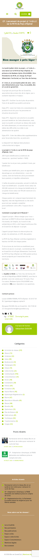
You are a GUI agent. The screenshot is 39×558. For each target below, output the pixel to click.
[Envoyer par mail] (6, 314)
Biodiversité (9, 362)
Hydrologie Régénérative (13, 394)
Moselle (7, 406)
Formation (8, 388)
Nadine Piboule (19, 461)
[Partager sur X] (11, 314)
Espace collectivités (12, 537)
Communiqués (9, 374)
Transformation (10, 421)
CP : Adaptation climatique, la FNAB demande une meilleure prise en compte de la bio (22, 455)
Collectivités (9, 371)
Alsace (7, 353)
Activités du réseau (11, 350)
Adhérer (24, 14)
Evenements (9, 383)
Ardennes (8, 356)
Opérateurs (9, 409)
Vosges (7, 424)
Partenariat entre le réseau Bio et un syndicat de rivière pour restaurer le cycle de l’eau (22, 441)
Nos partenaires (10, 528)
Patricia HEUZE (18, 447)
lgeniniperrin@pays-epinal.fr (15, 301)
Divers (7, 380)
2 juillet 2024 (7, 33)
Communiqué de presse (21, 316)
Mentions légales (10, 543)
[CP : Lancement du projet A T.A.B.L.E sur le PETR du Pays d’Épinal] (19, 50)
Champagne (9, 365)
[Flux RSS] (3, 314)
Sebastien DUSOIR (18, 33)
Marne (7, 397)
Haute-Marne (9, 391)
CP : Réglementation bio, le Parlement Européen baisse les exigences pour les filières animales (18, 500)
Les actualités (9, 525)
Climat (7, 368)
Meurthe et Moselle (12, 400)
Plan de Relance (10, 412)
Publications (9, 415)
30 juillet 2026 (8, 461)
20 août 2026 (7, 447)
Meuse (7, 403)
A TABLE (11, 316)
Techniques (9, 418)
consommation (9, 319)
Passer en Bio (9, 534)
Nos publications (10, 531)
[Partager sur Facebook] (8, 314)
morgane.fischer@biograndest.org (17, 309)
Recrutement (9, 546)
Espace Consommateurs (13, 540)
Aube (6, 359)
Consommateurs (10, 377)
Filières (7, 386)
